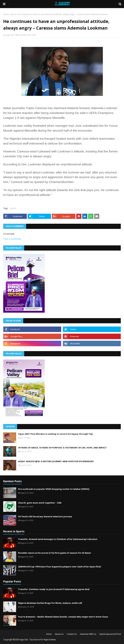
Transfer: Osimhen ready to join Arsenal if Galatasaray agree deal (53, 589)
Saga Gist (9, 35)
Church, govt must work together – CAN (39, 502)
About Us (59, 634)
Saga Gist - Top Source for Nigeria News (37, 639)
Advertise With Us (88, 634)
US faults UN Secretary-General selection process (45, 516)
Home (6, 14)
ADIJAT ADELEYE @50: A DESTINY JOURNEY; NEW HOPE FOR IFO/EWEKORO (56, 461)
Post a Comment (12, 238)
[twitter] (92, 329)
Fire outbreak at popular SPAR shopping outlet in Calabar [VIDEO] (53, 489)
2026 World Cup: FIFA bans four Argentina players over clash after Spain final (59, 566)
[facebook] (32, 329)
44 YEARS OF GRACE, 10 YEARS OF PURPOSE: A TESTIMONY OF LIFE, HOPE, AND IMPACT (62, 447)
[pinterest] (92, 336)
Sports (13, 14)
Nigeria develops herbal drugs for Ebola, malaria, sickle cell (50, 602)
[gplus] (32, 336)
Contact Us (72, 634)
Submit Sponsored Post (110, 634)
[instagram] (32, 343)
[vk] (92, 343)
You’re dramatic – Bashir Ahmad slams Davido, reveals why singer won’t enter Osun (63, 616)
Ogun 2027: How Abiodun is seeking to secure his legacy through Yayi (55, 433)
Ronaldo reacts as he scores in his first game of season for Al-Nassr (54, 552)
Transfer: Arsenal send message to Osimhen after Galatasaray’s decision (57, 539)
